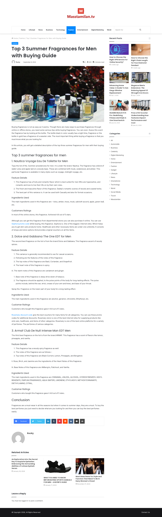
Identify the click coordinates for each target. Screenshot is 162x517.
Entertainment (82, 30)
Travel (113, 196)
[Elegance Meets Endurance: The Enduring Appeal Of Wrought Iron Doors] (140, 77)
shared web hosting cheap (48, 512)
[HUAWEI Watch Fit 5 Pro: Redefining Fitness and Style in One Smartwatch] (119, 105)
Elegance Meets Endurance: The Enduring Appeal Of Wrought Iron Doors (139, 89)
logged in (24, 501)
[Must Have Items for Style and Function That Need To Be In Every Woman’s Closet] (90, 466)
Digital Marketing (97, 30)
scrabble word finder (44, 512)
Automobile (115, 144)
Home (23, 30)
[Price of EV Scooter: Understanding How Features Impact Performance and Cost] (140, 105)
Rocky (18, 62)
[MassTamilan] (81, 13)
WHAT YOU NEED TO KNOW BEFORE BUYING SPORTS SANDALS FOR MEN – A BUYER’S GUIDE (58, 479)
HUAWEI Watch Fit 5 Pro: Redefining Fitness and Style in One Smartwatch (117, 117)
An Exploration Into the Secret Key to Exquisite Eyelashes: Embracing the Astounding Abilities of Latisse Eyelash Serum (25, 463)
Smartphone (115, 181)
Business (49, 30)
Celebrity (114, 151)
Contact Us (145, 512)
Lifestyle (32, 30)
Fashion (71, 30)
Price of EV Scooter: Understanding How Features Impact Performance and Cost (139, 118)
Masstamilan (115, 199)
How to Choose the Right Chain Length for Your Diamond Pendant (139, 62)
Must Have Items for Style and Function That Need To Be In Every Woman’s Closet (89, 478)
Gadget (113, 170)
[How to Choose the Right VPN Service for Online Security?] (119, 49)
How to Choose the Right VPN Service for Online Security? (118, 59)
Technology (60, 30)
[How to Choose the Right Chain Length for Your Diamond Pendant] (140, 49)
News (40, 30)
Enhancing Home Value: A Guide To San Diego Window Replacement (118, 89)
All (112, 140)
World (109, 30)
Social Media (116, 192)
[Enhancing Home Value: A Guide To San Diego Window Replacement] (119, 77)
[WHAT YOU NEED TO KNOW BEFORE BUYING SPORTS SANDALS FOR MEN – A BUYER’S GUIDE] (58, 466)
